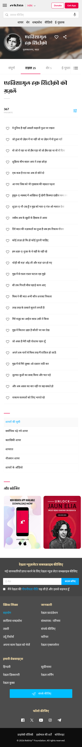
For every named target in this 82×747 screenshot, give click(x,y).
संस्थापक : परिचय (50, 620)
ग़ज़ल (30, 68)
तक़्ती (6, 628)
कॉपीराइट (59, 734)
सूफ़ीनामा (46, 666)
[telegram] (59, 720)
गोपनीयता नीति (30, 589)
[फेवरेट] (56, 36)
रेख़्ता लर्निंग (47, 674)
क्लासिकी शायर (13, 440)
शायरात (9, 449)
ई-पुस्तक (68, 68)
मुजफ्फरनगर (28, 50)
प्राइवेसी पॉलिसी (25, 734)
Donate (58, 5)
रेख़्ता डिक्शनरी (11, 674)
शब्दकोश (37, 22)
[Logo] (16, 5)
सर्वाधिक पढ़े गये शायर (17, 431)
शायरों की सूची (13, 422)
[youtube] (41, 720)
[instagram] (50, 720)
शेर (49, 68)
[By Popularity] (75, 111)
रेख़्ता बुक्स (9, 682)
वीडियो (48, 22)
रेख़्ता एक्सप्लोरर (50, 644)
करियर (44, 636)
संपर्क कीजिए (48, 628)
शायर (20, 22)
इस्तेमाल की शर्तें (44, 734)
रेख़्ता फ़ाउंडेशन (49, 612)
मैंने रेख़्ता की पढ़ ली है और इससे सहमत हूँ (38, 589)
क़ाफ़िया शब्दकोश (12, 620)
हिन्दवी (6, 666)
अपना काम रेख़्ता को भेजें (16, 644)
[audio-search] (75, 14)
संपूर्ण (11, 68)
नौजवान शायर (13, 458)
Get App (71, 5)
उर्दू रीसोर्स (8, 636)
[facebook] (23, 720)
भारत (37, 50)
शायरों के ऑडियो (14, 468)
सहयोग (7, 612)
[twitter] (32, 720)
